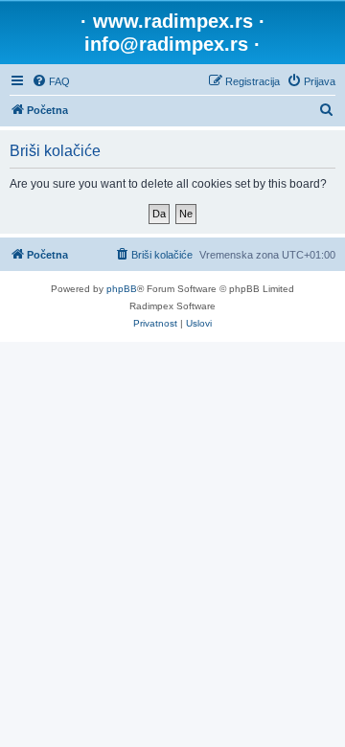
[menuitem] (51, 81)
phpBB (121, 288)
